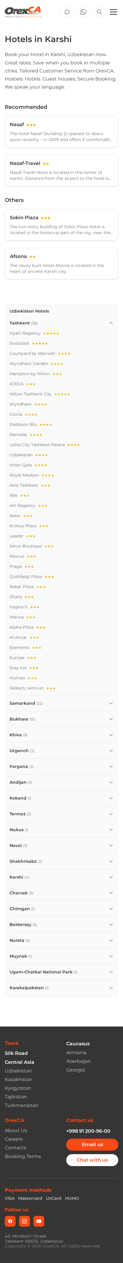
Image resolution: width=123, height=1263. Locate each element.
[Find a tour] (99, 12)
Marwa (23, 617)
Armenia (76, 1052)
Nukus (17, 829)
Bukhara (19, 719)
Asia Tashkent (30, 485)
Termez (17, 814)
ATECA (23, 384)
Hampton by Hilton (36, 373)
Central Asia (19, 1062)
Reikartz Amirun (33, 688)
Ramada (26, 434)
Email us (92, 1144)
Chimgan (20, 908)
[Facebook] (10, 1221)
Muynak (18, 956)
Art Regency (29, 505)
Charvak (19, 893)
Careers (14, 1139)
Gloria (24, 414)
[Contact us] (67, 12)
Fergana (19, 766)
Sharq (22, 596)
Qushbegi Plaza (32, 576)
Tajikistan (16, 1097)
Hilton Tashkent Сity (40, 394)
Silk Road (16, 1053)
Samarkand (22, 703)
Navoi (16, 845)
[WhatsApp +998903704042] (83, 12)
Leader (23, 536)
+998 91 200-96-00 (88, 1131)
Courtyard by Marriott (40, 353)
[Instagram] (24, 1221)
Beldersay (20, 924)
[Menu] (113, 12)
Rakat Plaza (28, 586)
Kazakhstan (19, 1079)
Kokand (18, 798)
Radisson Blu (31, 424)
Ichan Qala (28, 465)
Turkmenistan (22, 1105)
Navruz (23, 556)
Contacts (15, 1148)
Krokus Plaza (29, 525)
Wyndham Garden (37, 363)
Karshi (16, 877)
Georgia (75, 1070)
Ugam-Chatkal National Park (41, 972)
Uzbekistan (29, 454)
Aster (21, 515)
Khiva (16, 735)
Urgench (19, 750)
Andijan (18, 782)
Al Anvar (24, 637)
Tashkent (20, 323)
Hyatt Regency (34, 333)
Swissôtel (29, 343)
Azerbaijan (78, 1061)
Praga (22, 566)
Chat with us (92, 1160)
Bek (20, 495)
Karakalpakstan (27, 987)
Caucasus (78, 1043)
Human (23, 678)
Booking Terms (23, 1156)
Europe (23, 657)
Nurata (17, 940)
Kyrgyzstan (18, 1088)
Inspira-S (25, 607)
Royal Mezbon (32, 475)
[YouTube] (38, 1221)
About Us (16, 1130)
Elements (25, 647)
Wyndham (28, 404)
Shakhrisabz (23, 861)
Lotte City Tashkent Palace (45, 444)
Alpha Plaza (28, 627)
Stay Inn (24, 667)
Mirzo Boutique (32, 546)
